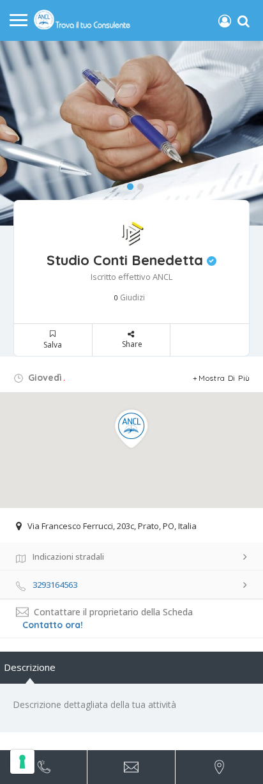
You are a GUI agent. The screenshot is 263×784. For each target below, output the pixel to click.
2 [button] (137, 184)
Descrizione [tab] (30, 667)
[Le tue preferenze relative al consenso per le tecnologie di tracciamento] (22, 761)
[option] (131, 133)
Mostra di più (224, 378)
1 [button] (127, 184)
